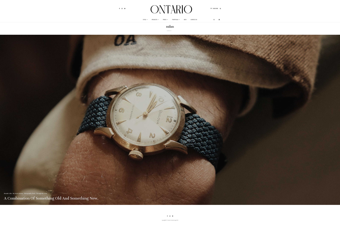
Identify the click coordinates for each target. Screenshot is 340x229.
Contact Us (194, 19)
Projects (154, 19)
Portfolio (175, 19)
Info (185, 19)
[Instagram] (122, 8)
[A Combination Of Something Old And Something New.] (170, 120)
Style (144, 19)
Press (164, 19)
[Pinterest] (124, 8)
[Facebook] (119, 8)
